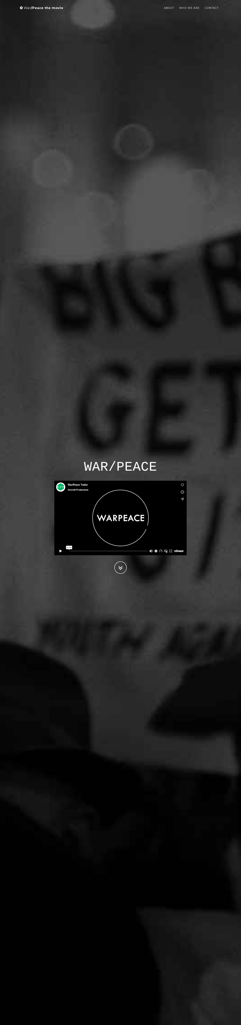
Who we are (189, 8)
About (169, 8)
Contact (211, 8)
